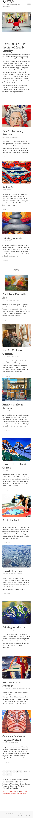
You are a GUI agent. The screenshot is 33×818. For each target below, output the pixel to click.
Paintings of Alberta (13, 627)
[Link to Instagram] (29, 815)
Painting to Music (12, 238)
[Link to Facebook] (24, 815)
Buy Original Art (7, 688)
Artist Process (6, 190)
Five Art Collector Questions (12, 351)
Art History (6, 742)
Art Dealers (6, 523)
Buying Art (5, 137)
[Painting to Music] (16, 223)
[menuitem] (28, 3)
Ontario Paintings (12, 571)
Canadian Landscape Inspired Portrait (13, 738)
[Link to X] (18, 815)
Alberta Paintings (7, 630)
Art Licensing (6, 410)
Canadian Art (13, 137)
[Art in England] (16, 505)
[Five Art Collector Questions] (16, 335)
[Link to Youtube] (21, 815)
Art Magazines (14, 300)
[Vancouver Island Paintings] (16, 667)
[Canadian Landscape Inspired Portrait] (16, 721)
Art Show (5, 470)
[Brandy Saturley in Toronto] (16, 389)
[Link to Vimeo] (26, 815)
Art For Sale (6, 574)
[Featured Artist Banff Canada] (16, 449)
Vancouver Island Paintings (11, 683)
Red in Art (8, 187)
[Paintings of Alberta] (16, 612)
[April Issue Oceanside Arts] (16, 279)
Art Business (6, 300)
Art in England (10, 520)
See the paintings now (9, 791)
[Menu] (28, 3)
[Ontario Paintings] (16, 556)
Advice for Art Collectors (10, 356)
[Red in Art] (16, 172)
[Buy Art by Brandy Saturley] (16, 116)
